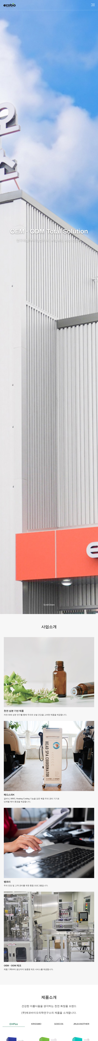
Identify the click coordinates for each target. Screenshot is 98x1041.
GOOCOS (58, 1024)
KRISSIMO (36, 1024)
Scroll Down (49, 605)
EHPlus (14, 1024)
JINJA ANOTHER (81, 1024)
